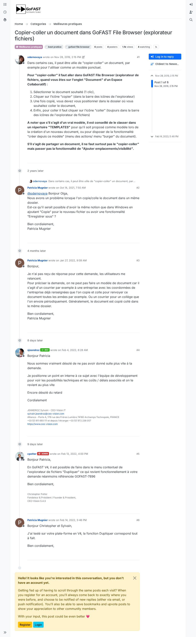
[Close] (134, 578)
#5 (138, 453)
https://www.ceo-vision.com (42, 424)
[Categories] (5, 5)
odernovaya (34, 57)
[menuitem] (191, 5)
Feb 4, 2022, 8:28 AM (75, 350)
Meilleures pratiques (30, 46)
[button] (5, 632)
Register (25, 624)
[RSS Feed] (156, 47)
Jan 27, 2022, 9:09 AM (73, 260)
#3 (138, 260)
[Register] (191, 12)
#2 (138, 187)
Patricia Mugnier (37, 187)
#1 (138, 57)
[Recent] (5, 12)
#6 (138, 520)
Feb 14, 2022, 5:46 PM (73, 520)
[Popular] (5, 20)
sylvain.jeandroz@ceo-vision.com (45, 413)
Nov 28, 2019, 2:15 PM (67, 57)
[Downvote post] (136, 158)
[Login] (191, 5)
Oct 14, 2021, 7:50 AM (73, 187)
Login (38, 624)
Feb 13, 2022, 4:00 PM (74, 453)
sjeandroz (33, 350)
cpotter (31, 453)
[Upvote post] (122, 158)
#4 (138, 350)
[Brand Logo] (28, 9)
